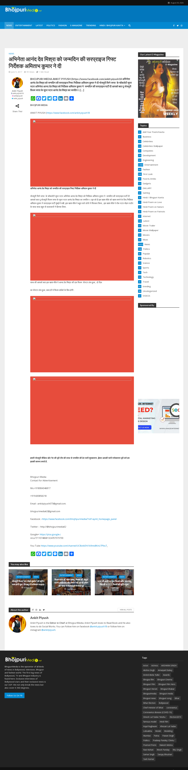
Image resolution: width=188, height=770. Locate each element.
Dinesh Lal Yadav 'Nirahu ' (154, 717)
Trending (91, 25)
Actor (145, 665)
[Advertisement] (158, 351)
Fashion (62, 25)
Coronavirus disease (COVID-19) (157, 712)
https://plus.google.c (50, 534)
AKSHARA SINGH (168, 665)
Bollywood (163, 703)
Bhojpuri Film (149, 684)
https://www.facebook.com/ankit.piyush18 (68, 112)
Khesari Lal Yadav (168, 726)
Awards (166, 675)
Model (158, 731)
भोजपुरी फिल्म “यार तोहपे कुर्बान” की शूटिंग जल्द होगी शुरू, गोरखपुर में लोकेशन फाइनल (28, 583)
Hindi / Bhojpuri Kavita (111, 25)
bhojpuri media (166, 693)
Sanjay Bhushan (165, 754)
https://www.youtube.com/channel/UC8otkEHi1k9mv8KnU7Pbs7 (74, 545)
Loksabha (147, 731)
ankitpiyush (18, 96)
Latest (39, 25)
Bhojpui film (148, 679)
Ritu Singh (177, 749)
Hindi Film (164, 721)
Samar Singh (148, 754)
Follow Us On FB (14, 695)
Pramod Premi (149, 745)
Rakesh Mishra (166, 745)
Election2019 (175, 717)
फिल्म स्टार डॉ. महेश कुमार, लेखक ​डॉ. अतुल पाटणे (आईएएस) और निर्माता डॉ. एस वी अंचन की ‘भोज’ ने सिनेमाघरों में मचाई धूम (71, 582)
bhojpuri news (149, 698)
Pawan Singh (168, 735)
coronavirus (172, 707)
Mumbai (147, 735)
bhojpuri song (165, 698)
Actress (154, 665)
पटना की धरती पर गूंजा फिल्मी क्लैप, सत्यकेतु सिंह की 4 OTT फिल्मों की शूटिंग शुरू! (114, 583)
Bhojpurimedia (149, 693)
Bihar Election (149, 703)
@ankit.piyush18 (98, 626)
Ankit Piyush (17, 91)
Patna (156, 735)
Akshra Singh (149, 670)
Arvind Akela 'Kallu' (151, 675)
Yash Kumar (148, 759)
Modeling (168, 731)
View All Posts (126, 610)
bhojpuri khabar (168, 689)
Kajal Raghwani (150, 726)
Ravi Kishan (148, 749)
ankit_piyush (18, 98)
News (9, 25)
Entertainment (23, 25)
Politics (51, 25)
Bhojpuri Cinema (164, 679)
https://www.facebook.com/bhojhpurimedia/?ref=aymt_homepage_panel (79, 519)
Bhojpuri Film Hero (166, 684)
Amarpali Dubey (165, 670)
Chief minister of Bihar (153, 707)
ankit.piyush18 (18, 93)
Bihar (177, 698)
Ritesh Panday (163, 749)
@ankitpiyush (48, 629)
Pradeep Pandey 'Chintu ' (164, 740)
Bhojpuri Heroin (150, 689)
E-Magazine (76, 25)
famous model (149, 721)
